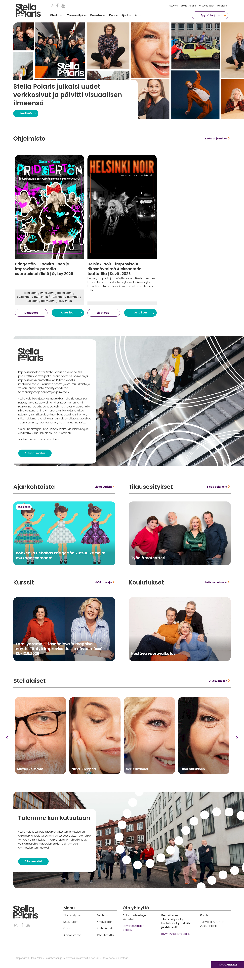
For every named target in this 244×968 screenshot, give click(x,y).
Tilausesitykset (77, 15)
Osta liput (68, 304)
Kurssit (114, 15)
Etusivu (173, 5)
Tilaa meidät (33, 853)
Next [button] (237, 730)
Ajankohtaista (130, 15)
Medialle (222, 5)
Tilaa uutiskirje (227, 965)
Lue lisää (19, 109)
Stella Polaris (188, 5)
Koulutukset (98, 15)
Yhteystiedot (206, 5)
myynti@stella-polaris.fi (176, 926)
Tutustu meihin (35, 445)
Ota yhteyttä (105, 927)
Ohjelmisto (57, 15)
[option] (128, 66)
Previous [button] (7, 730)
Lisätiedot (31, 305)
